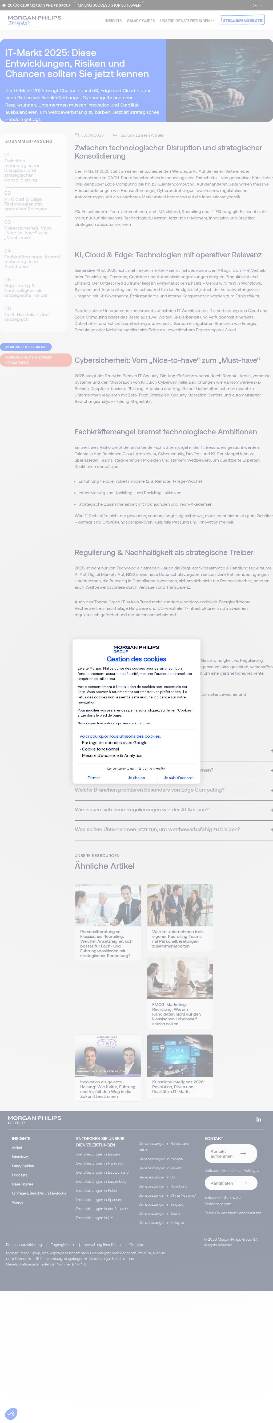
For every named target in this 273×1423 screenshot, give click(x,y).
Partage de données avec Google (114, 742)
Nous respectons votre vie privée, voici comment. (115, 723)
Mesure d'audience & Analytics (112, 755)
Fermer (94, 777)
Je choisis (136, 777)
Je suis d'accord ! (179, 777)
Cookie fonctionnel (100, 749)
